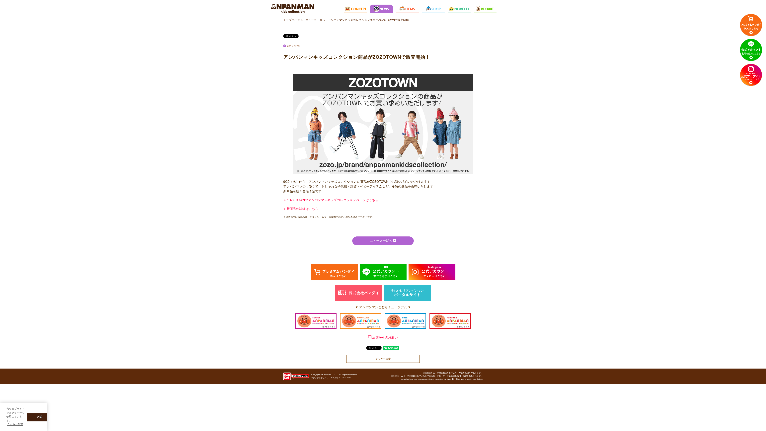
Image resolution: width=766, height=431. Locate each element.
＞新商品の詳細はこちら (300, 209)
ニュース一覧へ (381, 240)
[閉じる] (40, 416)
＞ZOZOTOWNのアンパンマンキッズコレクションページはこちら (330, 200)
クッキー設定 (383, 358)
